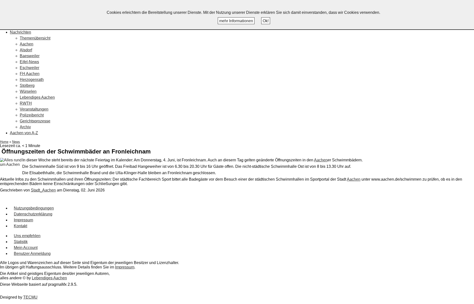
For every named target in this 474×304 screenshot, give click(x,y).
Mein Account (26, 248)
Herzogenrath (32, 79)
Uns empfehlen (27, 236)
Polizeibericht (32, 115)
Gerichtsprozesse (35, 121)
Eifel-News (29, 62)
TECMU (30, 297)
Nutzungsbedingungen (34, 208)
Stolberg (27, 85)
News (16, 142)
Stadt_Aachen (43, 190)
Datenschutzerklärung (33, 214)
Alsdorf (26, 50)
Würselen (28, 91)
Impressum (23, 220)
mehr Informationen (236, 21)
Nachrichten (20, 32)
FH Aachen (30, 74)
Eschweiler (29, 68)
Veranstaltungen (34, 109)
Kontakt (20, 226)
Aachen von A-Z (24, 133)
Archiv (25, 127)
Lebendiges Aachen (37, 97)
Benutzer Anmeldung (32, 253)
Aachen (26, 44)
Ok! (266, 21)
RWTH (26, 103)
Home (4, 142)
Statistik (21, 242)
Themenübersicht (35, 38)
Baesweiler (30, 56)
